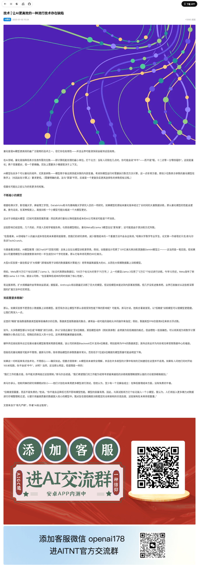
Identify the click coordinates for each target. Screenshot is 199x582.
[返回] (5, 4)
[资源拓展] (29, 4)
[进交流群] (23, 4)
